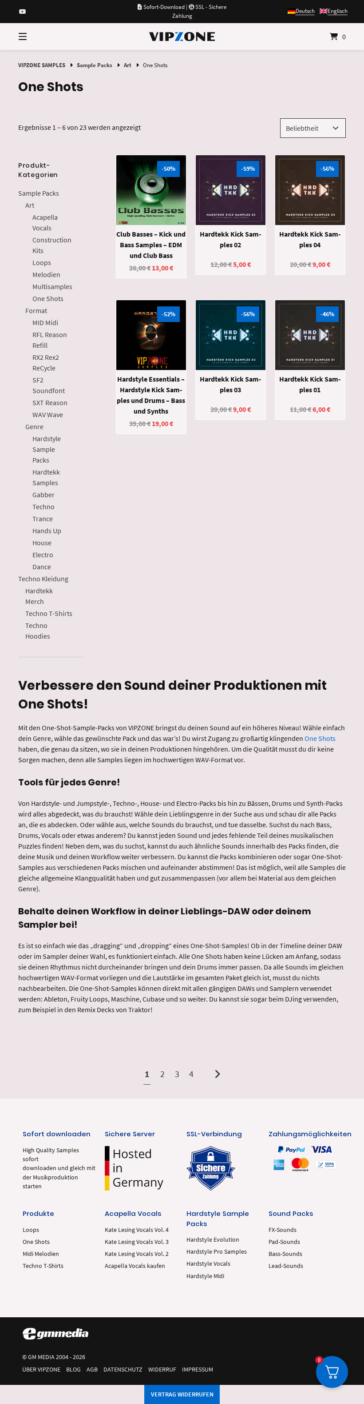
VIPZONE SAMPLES (41, 64)
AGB (92, 1369)
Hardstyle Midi (205, 1276)
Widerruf (162, 1369)
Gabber (43, 494)
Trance (42, 518)
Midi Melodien (41, 1254)
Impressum (197, 1369)
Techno (43, 506)
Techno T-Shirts (48, 613)
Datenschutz (122, 1369)
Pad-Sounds (284, 1242)
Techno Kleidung (43, 578)
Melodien (46, 274)
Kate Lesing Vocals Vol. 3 (137, 1242)
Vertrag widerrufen (182, 1394)
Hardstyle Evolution (212, 1239)
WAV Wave (47, 414)
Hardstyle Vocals (208, 1263)
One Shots (47, 298)
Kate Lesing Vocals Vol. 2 (137, 1254)
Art (127, 64)
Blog (73, 1369)
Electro (42, 554)
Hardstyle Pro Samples (216, 1251)
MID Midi (45, 322)
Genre (34, 426)
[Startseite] (182, 36)
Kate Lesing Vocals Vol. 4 (137, 1230)
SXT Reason (49, 402)
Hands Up (46, 530)
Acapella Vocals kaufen (135, 1266)
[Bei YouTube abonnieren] (22, 12)
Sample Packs (94, 64)
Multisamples (52, 286)
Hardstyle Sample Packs (46, 449)
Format (36, 310)
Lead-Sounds (286, 1266)
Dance (41, 566)
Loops (41, 262)
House (41, 542)
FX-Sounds (283, 1230)
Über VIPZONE (41, 1369)
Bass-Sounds (285, 1254)
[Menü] (38, 36)
